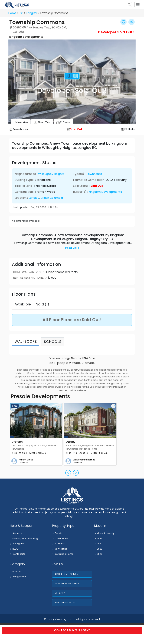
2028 (99, 549)
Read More (72, 248)
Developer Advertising (25, 538)
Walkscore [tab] (26, 341)
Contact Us (18, 554)
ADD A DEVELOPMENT (67, 574)
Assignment (19, 576)
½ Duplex (59, 543)
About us (17, 533)
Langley (31, 13)
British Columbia (52, 198)
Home (12, 13)
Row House (61, 549)
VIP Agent (61, 593)
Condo (59, 533)
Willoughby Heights (51, 174)
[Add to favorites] (59, 406)
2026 (99, 538)
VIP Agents (18, 543)
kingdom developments (105, 192)
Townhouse (94, 174)
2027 (99, 543)
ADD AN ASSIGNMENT (67, 583)
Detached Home (64, 554)
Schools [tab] (52, 341)
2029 (99, 554)
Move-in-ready (105, 533)
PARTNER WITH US (65, 602)
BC (21, 13)
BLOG (15, 549)
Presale (16, 571)
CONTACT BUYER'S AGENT (72, 630)
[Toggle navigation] (138, 4)
